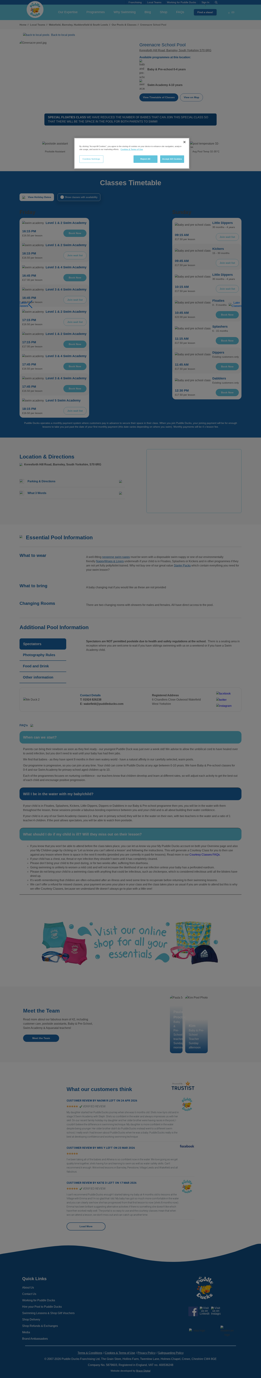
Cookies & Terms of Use (132, 149)
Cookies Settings (91, 159)
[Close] (184, 142)
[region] (131, 153)
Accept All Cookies (172, 159)
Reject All (145, 159)
